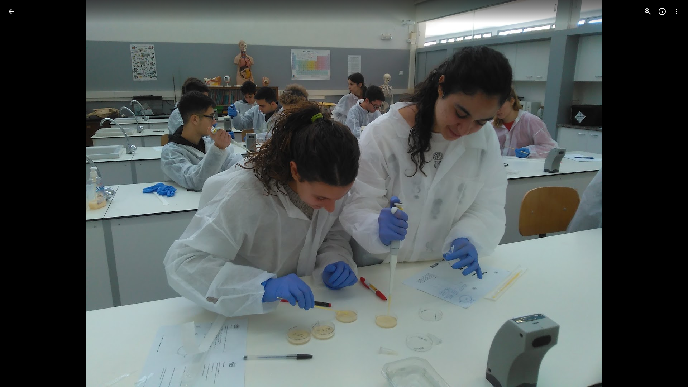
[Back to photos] (11, 11)
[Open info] (662, 11)
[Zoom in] (648, 11)
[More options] (676, 11)
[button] (20, 193)
